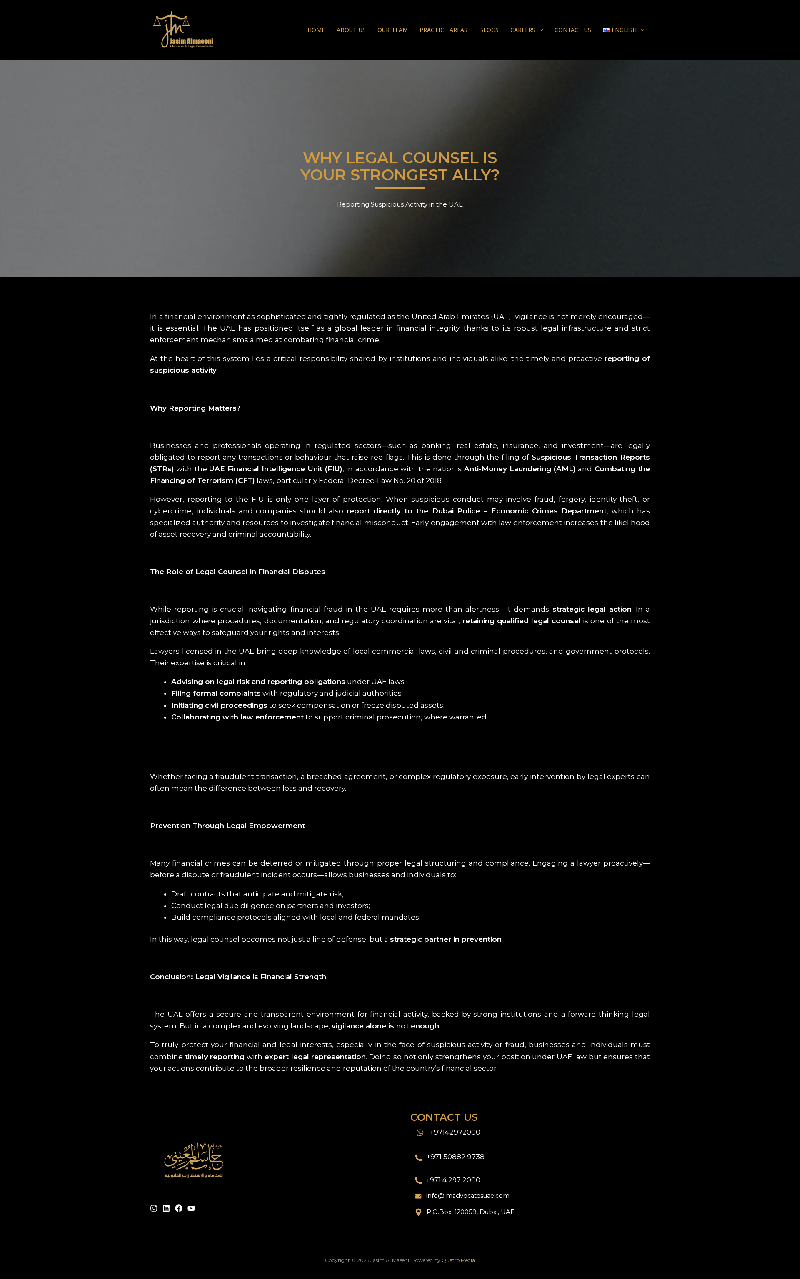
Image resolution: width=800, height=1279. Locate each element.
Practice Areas (444, 30)
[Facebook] (178, 1208)
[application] (539, 30)
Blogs (489, 30)
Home (316, 30)
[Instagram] (154, 1208)
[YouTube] (191, 1208)
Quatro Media (458, 1260)
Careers (522, 30)
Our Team (393, 30)
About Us (351, 30)
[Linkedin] (166, 1208)
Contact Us (573, 30)
